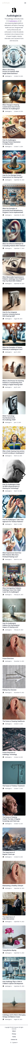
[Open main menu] (25, 3)
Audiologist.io (13, 21)
